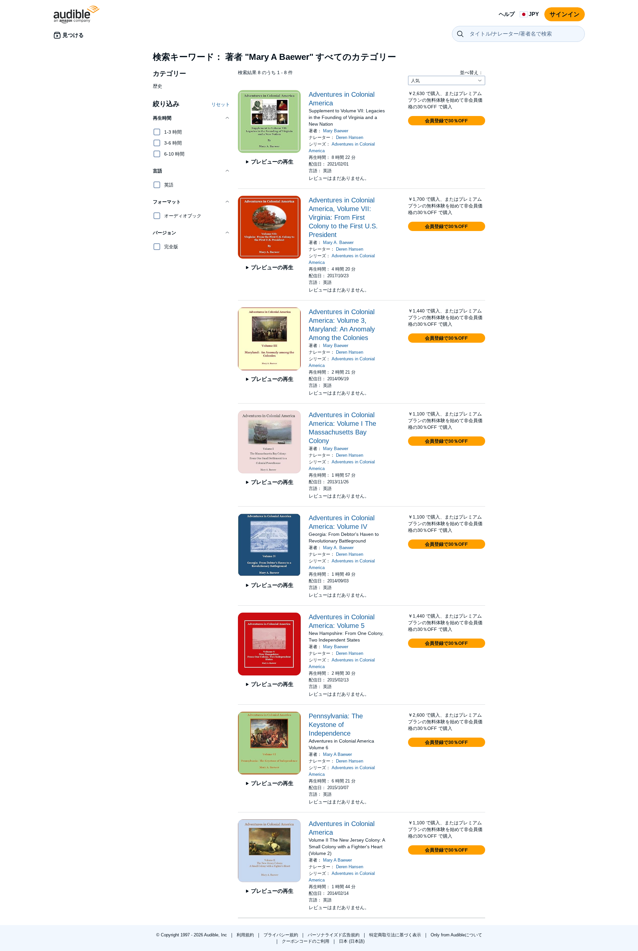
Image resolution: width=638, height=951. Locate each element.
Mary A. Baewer (338, 242)
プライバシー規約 (281, 934)
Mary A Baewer (337, 754)
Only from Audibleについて (456, 934)
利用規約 (246, 934)
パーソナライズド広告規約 (334, 934)
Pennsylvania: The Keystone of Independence (336, 724)
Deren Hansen (349, 137)
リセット (220, 104)
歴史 (157, 86)
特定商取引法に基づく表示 (395, 934)
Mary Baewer (335, 130)
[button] (191, 118)
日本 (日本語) (352, 941)
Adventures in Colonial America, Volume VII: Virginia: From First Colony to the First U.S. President (343, 217)
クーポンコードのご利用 (306, 941)
